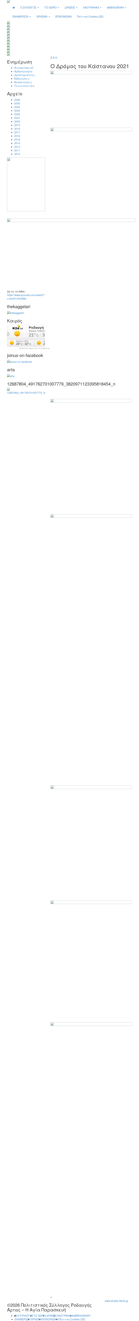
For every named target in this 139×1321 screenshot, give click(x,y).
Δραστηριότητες (24, 75)
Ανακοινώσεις (23, 82)
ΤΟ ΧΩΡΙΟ (50, 7)
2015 (17, 139)
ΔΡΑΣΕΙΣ (70, 7)
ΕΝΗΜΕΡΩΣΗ (20, 16)
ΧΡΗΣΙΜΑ (42, 16)
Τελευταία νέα (24, 86)
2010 (17, 154)
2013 (17, 146)
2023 (17, 110)
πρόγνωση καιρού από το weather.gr (34, 348)
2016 (17, 136)
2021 (17, 118)
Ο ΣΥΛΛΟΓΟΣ (28, 7)
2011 (17, 150)
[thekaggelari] (15, 312)
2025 (17, 103)
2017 (17, 132)
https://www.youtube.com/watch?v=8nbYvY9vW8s (26, 296)
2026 (17, 99)
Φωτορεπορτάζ (23, 67)
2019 (17, 125)
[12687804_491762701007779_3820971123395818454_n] (26, 391)
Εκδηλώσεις (22, 78)
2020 (17, 121)
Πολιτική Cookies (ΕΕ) (90, 16)
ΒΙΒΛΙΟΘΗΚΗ (116, 7)
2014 (17, 143)
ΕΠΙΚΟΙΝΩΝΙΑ (63, 16)
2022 (17, 114)
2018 (17, 128)
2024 (17, 107)
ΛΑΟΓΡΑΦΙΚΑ (91, 7)
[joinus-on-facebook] (19, 361)
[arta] (10, 375)
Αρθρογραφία (23, 71)
